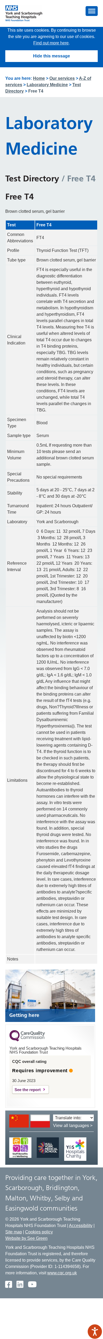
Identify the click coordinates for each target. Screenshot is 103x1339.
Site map (13, 1232)
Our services (62, 78)
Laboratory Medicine (47, 84)
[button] (92, 11)
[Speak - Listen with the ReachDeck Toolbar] (95, 1331)
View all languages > (72, 1125)
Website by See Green (26, 1238)
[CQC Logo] (27, 1040)
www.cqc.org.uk (62, 1273)
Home (39, 78)
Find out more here (51, 43)
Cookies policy (39, 1232)
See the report (28, 1089)
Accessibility (80, 1225)
